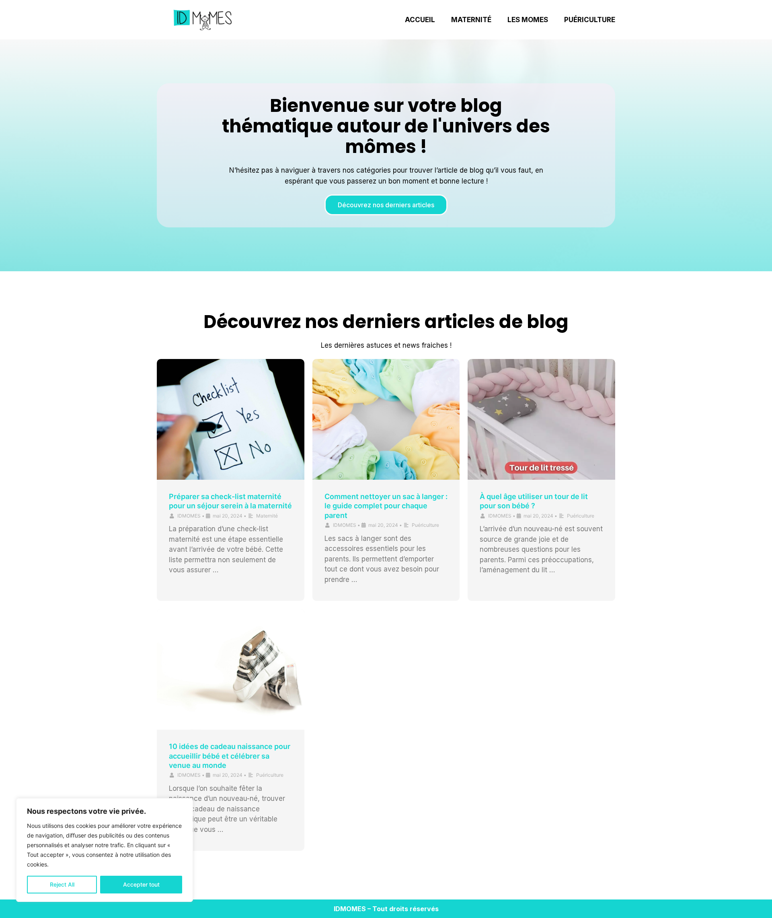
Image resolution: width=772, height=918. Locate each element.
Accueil (420, 20)
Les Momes (527, 20)
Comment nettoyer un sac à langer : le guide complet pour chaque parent (386, 506)
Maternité (471, 20)
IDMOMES (189, 516)
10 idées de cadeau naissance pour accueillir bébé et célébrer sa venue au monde (229, 755)
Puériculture (589, 20)
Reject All (62, 884)
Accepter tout (141, 884)
